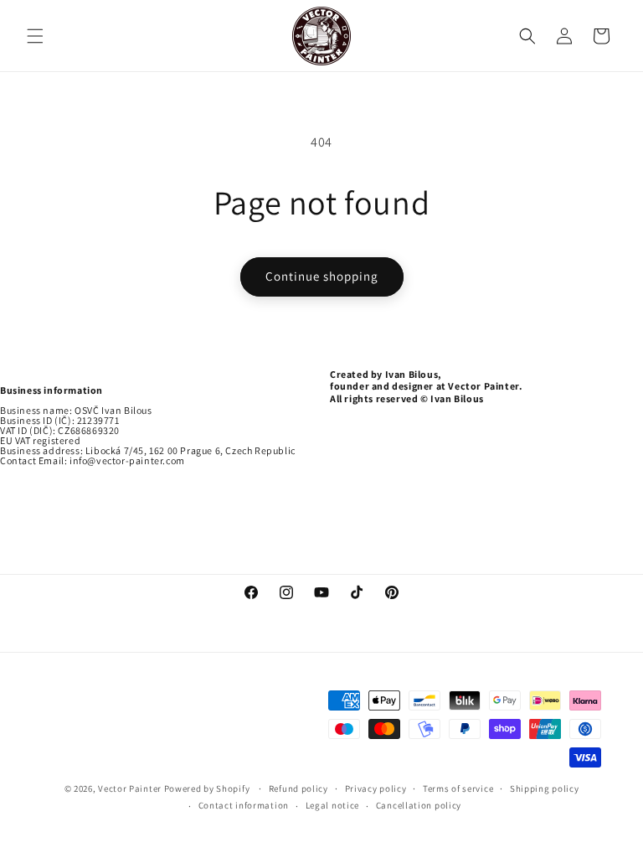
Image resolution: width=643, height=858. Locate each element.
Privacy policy (376, 788)
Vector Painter (130, 788)
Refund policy (298, 788)
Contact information (243, 805)
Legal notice (332, 805)
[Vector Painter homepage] (322, 35)
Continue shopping (321, 276)
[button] (35, 36)
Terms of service (458, 788)
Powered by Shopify (208, 788)
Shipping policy (544, 788)
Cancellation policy (418, 805)
